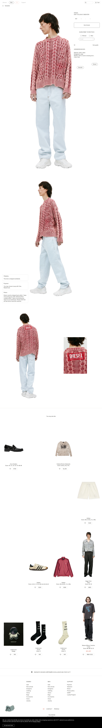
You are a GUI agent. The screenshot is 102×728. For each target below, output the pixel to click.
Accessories (29, 696)
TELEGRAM (51, 715)
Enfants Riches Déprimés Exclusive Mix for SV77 (52, 672)
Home (28, 698)
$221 (90, 654)
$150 (89, 523)
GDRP (69, 692)
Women (5, 2)
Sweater (80, 67)
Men (11, 2)
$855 (89, 587)
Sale (27, 684)
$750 (14, 468)
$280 (64, 587)
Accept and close (8, 725)
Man (92, 35)
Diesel (76, 13)
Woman (84, 35)
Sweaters (7, 5)
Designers (29, 688)
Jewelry (28, 700)
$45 (15, 654)
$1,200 (65, 468)
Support (23, 2)
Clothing (28, 690)
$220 (39, 587)
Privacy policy (70, 690)
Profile (56, 709)
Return (69, 688)
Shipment (69, 686)
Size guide (95, 45)
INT (76, 18)
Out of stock (87, 25)
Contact (49, 709)
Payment (69, 684)
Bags (27, 694)
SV (17, 2)
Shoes (28, 692)
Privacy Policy (36, 721)
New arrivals (29, 686)
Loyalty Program (71, 694)
